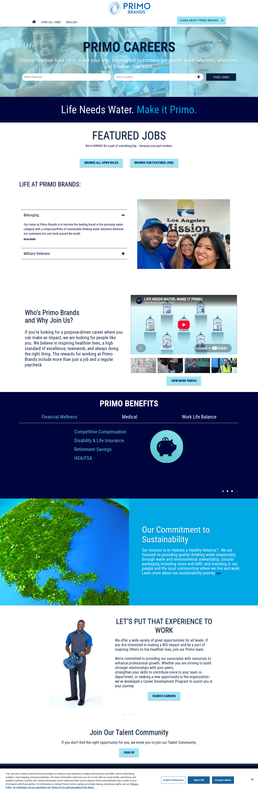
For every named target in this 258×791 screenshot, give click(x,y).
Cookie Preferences (173, 780)
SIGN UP (129, 752)
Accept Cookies (223, 780)
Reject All (199, 780)
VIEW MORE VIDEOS (184, 381)
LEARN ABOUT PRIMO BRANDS (199, 20)
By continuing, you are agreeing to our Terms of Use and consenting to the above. (53, 787)
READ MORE (30, 239)
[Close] (252, 779)
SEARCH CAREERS (164, 696)
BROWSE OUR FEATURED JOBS (154, 162)
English (71, 22)
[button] (74, 215)
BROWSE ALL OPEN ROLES (101, 162)
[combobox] (66, 77)
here (218, 573)
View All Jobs (51, 22)
